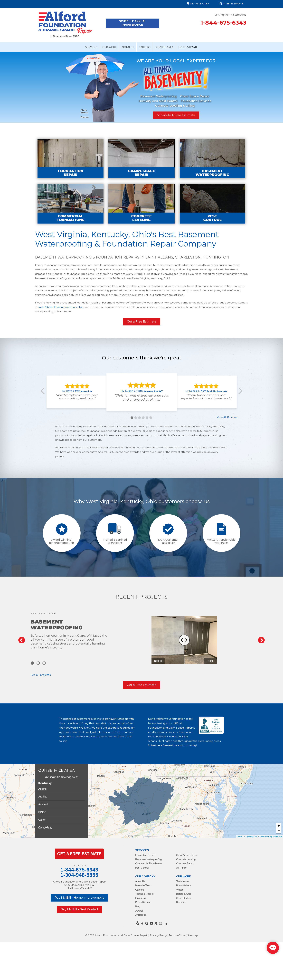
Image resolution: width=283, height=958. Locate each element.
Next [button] (275, 87)
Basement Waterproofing (158, 96)
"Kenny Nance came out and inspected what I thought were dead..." (206, 396)
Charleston (76, 307)
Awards (139, 910)
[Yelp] (138, 923)
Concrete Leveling (186, 859)
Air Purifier (181, 867)
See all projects (41, 675)
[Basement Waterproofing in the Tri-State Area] (212, 158)
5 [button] (147, 417)
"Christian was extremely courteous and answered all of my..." (141, 397)
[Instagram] (160, 923)
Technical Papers (144, 893)
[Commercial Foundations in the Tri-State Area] (71, 204)
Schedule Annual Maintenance (132, 23)
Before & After (183, 893)
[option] (141, 89)
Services (91, 47)
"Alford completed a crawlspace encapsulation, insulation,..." (77, 396)
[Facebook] (142, 923)
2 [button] (135, 417)
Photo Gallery (183, 885)
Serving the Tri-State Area (230, 14)
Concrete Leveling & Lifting (175, 106)
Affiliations (140, 914)
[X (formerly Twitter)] (156, 923)
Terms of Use (177, 935)
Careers (145, 47)
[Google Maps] (147, 923)
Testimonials (182, 881)
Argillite (42, 796)
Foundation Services (196, 101)
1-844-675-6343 (223, 22)
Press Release (143, 902)
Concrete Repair (185, 863)
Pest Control (142, 867)
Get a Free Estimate (141, 321)
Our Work (109, 47)
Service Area (199, 3)
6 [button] (150, 417)
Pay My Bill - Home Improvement (79, 897)
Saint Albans (45, 307)
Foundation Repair (145, 855)
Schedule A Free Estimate (176, 115)
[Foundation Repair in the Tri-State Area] (71, 158)
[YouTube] (151, 923)
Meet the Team (143, 885)
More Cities (45, 828)
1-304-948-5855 (79, 875)
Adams (42, 788)
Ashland (43, 804)
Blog (137, 906)
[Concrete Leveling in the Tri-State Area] (141, 204)
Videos (180, 889)
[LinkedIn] (165, 923)
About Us (128, 47)
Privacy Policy (158, 935)
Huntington (61, 307)
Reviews (181, 902)
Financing (140, 898)
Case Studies (183, 898)
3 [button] (139, 417)
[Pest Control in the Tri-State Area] (212, 204)
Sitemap (192, 935)
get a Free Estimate (79, 853)
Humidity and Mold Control (158, 101)
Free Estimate (233, 3)
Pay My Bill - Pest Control (79, 909)
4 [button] (143, 417)
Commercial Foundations (148, 863)
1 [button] (131, 417)
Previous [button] (7, 87)
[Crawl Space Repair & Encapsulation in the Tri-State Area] (141, 158)
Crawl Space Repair (194, 96)
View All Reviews (227, 417)
